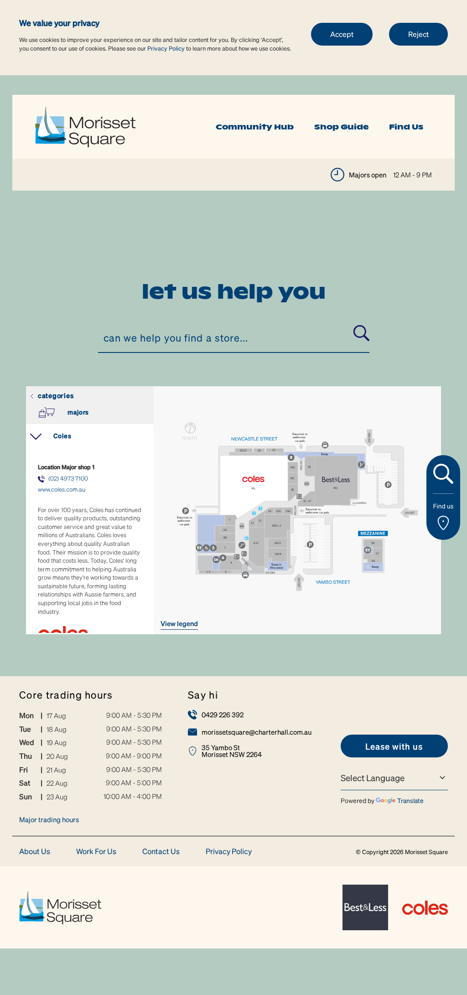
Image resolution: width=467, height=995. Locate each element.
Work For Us (96, 851)
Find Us (406, 127)
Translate (410, 800)
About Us (34, 851)
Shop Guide (341, 127)
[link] (85, 125)
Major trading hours (49, 819)
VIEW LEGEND (179, 623)
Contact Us (161, 851)
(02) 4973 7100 (68, 478)
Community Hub (255, 127)
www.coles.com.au (61, 489)
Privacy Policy (166, 48)
